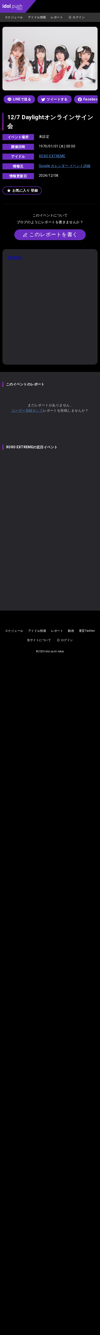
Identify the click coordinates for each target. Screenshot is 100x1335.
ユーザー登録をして (27, 410)
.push (12, 6)
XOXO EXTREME (52, 156)
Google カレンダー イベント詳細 (65, 166)
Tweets (15, 257)
